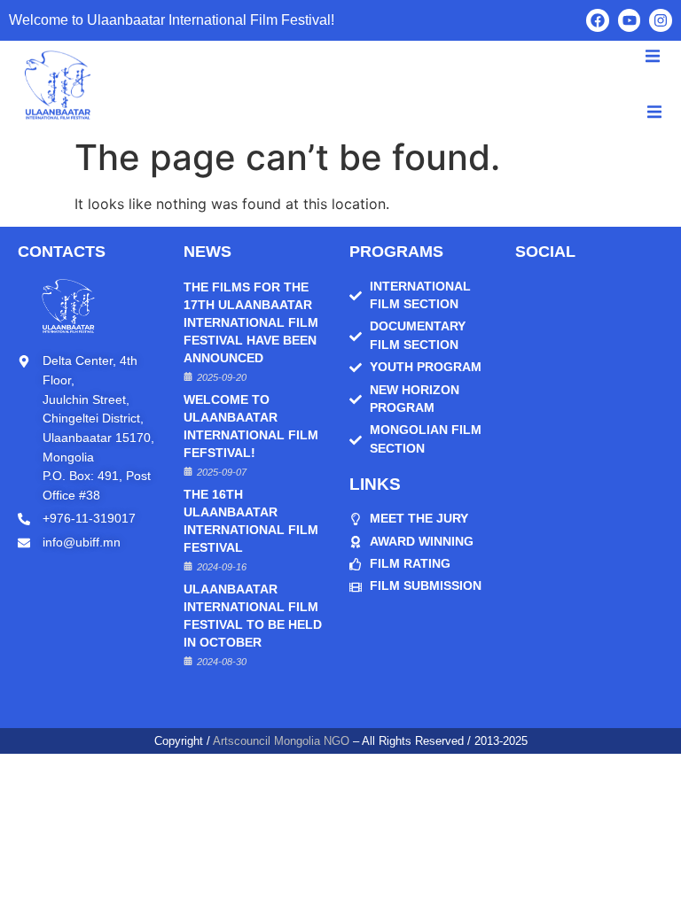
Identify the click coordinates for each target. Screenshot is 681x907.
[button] (654, 112)
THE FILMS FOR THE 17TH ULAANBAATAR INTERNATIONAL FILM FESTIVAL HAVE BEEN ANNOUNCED (251, 323)
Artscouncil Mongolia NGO (281, 741)
